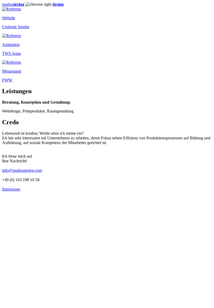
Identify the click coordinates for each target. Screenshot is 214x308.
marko (13, 4)
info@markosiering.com (22, 170)
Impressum (11, 189)
